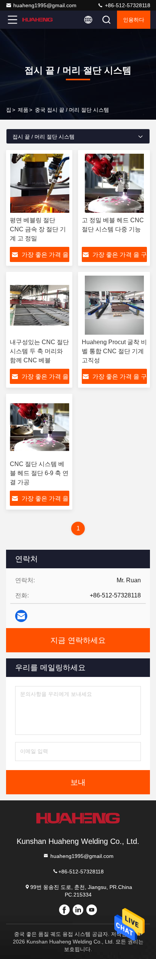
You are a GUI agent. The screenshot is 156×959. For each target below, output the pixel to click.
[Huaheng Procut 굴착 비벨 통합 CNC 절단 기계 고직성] (114, 305)
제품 (23, 110)
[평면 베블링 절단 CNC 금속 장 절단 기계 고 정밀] (39, 183)
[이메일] (21, 616)
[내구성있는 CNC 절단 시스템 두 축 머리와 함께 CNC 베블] (39, 305)
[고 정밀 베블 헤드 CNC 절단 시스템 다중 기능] (114, 183)
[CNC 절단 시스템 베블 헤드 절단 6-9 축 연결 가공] (39, 427)
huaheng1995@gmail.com (44, 5)
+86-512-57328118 (126, 5)
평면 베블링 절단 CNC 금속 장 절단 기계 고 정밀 (38, 229)
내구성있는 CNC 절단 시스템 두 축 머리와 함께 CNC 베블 (39, 351)
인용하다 (133, 20)
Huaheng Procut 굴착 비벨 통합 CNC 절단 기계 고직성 (114, 351)
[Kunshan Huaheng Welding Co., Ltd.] (37, 20)
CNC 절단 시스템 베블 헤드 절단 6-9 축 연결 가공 (39, 473)
